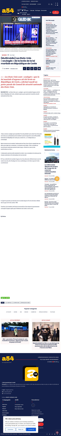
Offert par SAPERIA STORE (51, 56)
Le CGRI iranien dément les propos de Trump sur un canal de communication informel (51, 169)
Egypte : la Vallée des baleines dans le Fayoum (51, 179)
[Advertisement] (21, 118)
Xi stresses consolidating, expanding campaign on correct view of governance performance (51, 124)
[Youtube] (57, 5)
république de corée (25, 302)
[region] (20, 424)
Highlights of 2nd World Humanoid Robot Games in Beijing (50, 62)
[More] (33, 405)
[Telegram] (39, 68)
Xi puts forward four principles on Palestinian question (51, 131)
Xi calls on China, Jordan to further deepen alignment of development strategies (51, 118)
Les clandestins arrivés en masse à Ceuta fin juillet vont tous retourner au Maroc (52, 195)
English (47, 58)
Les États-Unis (16, 302)
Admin (7, 68)
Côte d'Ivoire (49, 48)
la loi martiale (8, 302)
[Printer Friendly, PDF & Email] (5, 298)
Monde (4, 55)
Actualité (48, 36)
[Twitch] (55, 434)
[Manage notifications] (57, 432)
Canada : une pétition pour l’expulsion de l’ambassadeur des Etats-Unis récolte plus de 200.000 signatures (52, 187)
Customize (10, 429)
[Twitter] (56, 5)
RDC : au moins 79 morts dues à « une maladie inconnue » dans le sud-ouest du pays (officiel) (15, 340)
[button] (51, 4)
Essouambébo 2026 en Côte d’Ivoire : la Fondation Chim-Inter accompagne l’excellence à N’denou (51, 52)
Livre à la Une (47, 78)
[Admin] (3, 68)
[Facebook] (56, 3)
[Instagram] (57, 3)
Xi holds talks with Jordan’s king (51, 68)
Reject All (20, 429)
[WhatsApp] (31, 68)
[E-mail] (35, 68)
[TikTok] (52, 434)
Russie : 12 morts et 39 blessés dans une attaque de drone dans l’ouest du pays (52, 203)
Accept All (31, 429)
